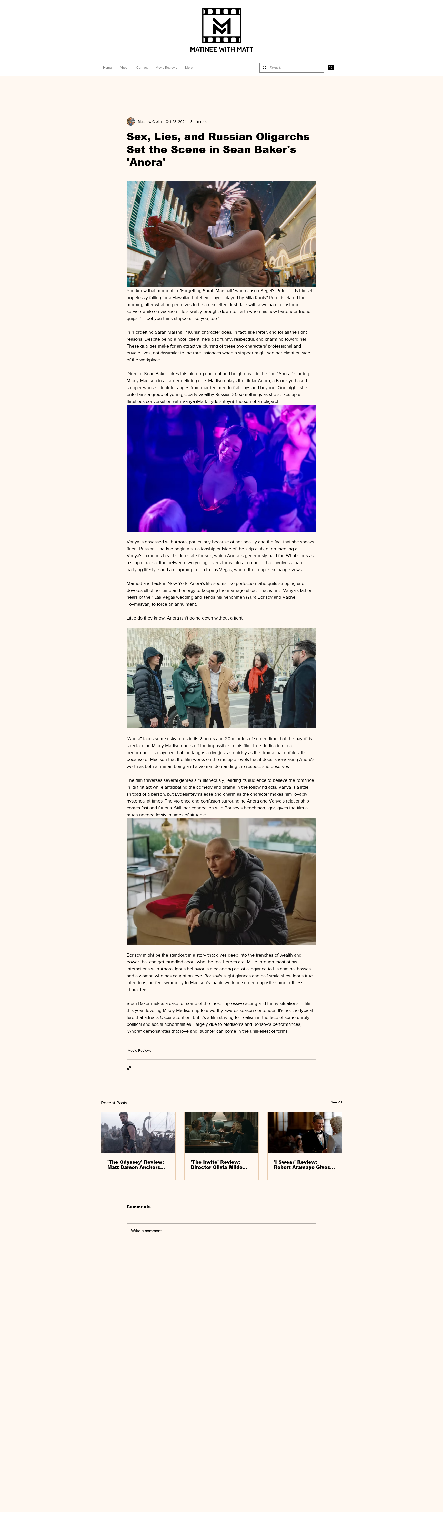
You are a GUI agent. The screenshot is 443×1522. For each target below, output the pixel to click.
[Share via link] (129, 1068)
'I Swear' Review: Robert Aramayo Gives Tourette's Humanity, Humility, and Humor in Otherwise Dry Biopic (302, 1165)
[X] (331, 67)
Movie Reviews (140, 1050)
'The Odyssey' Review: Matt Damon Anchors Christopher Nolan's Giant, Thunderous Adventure (135, 1165)
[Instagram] (339, 67)
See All (336, 1102)
